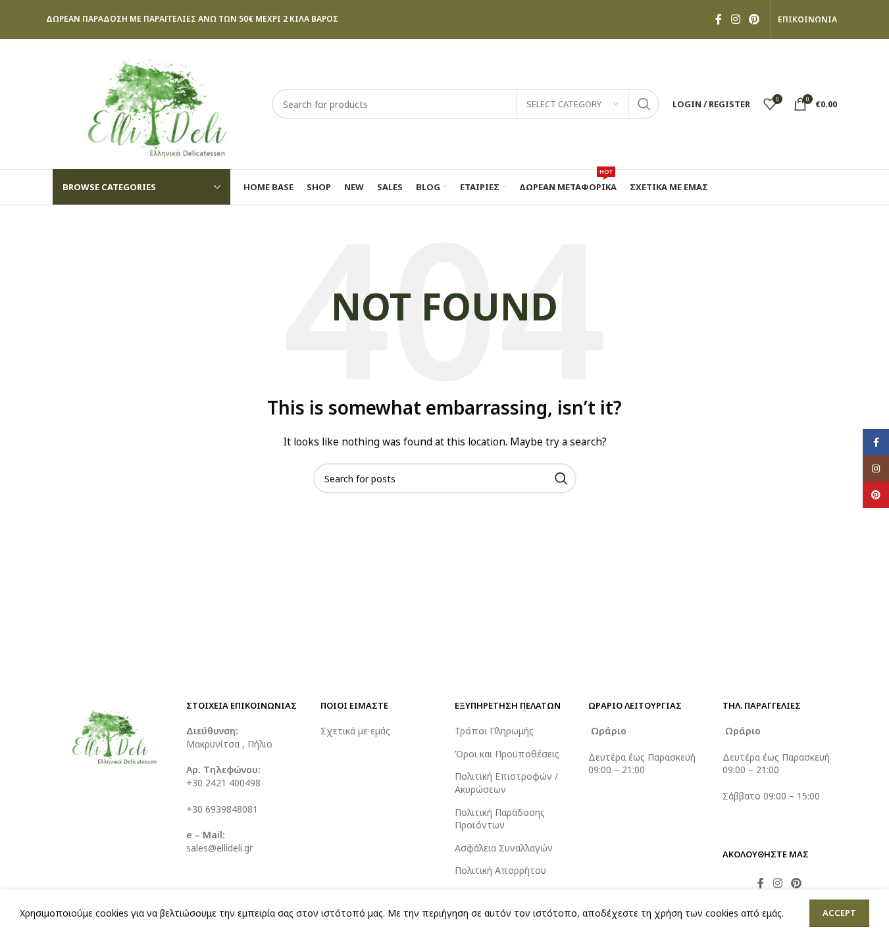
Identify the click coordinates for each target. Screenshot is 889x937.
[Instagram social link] (735, 19)
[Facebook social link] (718, 19)
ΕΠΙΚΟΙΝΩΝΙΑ (807, 19)
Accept (839, 913)
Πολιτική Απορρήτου (500, 870)
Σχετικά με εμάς (355, 730)
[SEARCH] (644, 104)
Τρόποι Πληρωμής (494, 730)
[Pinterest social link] (753, 19)
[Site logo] (156, 103)
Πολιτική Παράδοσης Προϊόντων (500, 819)
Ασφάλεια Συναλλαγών (504, 848)
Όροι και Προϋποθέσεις (507, 753)
